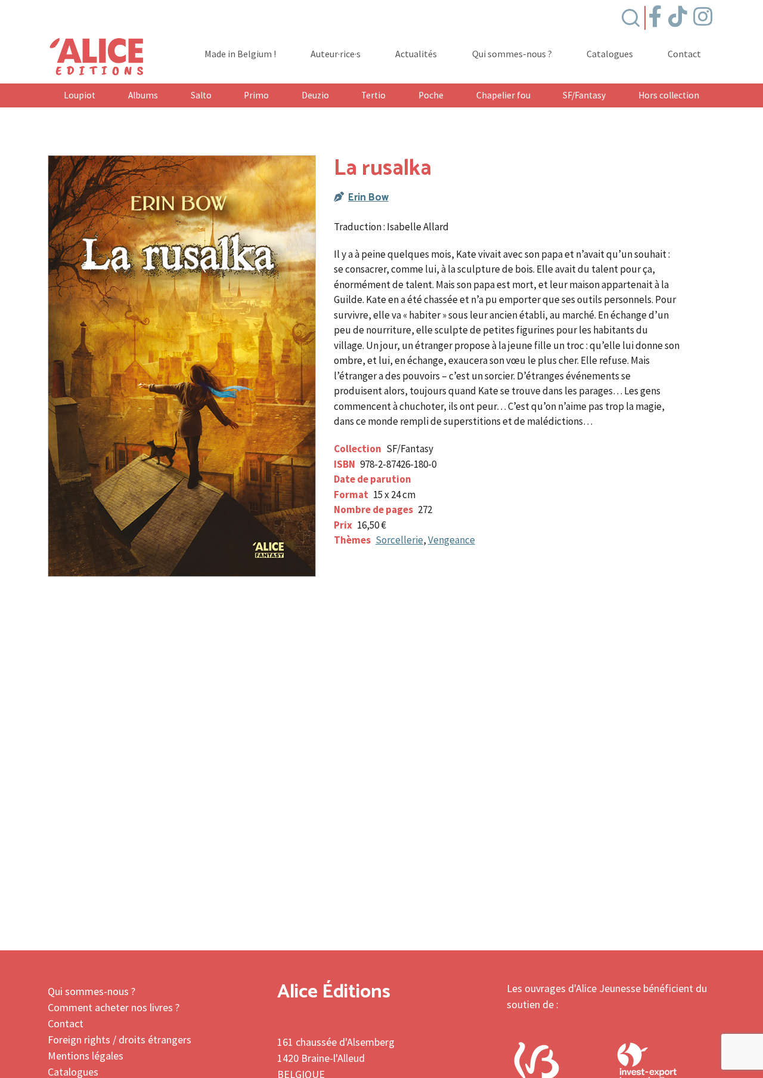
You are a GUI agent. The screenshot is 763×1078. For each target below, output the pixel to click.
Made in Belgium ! (240, 54)
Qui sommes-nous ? (512, 54)
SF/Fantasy (584, 95)
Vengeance (451, 539)
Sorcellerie (399, 539)
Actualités (416, 54)
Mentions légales (85, 1055)
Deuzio (315, 95)
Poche (430, 95)
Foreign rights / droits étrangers (119, 1039)
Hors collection (668, 95)
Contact (684, 54)
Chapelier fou (503, 95)
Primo (256, 95)
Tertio (373, 95)
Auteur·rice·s (336, 54)
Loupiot (79, 95)
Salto (201, 95)
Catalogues (610, 54)
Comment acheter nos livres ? (113, 1007)
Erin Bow (368, 197)
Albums (143, 95)
